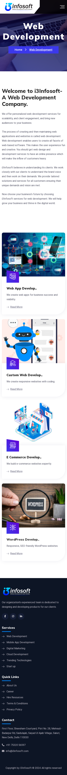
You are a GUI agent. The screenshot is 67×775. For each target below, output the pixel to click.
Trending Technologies (19, 660)
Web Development (17, 636)
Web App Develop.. (22, 288)
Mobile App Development (21, 642)
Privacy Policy (14, 709)
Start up (11, 666)
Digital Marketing (16, 648)
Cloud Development (17, 654)
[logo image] (16, 593)
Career (10, 691)
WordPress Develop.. (23, 539)
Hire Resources (15, 697)
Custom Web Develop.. (24, 375)
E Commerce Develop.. (24, 457)
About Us (12, 685)
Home (18, 49)
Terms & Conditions (17, 703)
